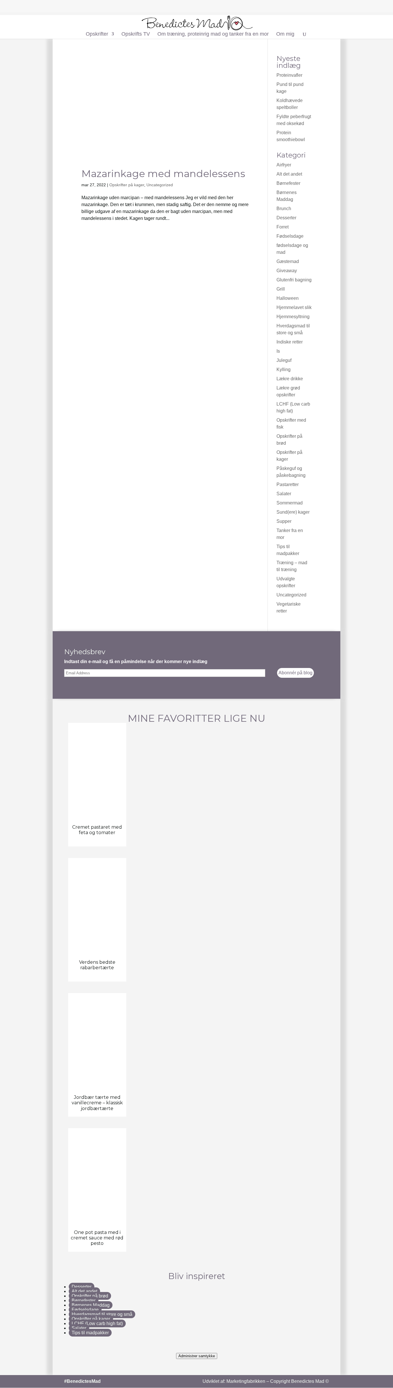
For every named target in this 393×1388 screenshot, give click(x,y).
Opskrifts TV (135, 34)
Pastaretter (287, 484)
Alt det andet (289, 174)
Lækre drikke (289, 378)
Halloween (287, 298)
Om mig (285, 34)
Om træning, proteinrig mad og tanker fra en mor (213, 34)
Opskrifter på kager (126, 185)
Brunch (283, 208)
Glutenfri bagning (294, 279)
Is (278, 351)
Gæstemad (287, 261)
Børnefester (288, 183)
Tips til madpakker (90, 1332)
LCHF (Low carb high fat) (97, 1323)
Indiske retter (289, 341)
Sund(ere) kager (293, 512)
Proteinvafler (289, 75)
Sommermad (289, 502)
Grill (280, 289)
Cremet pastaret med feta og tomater (97, 829)
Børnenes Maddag (91, 1305)
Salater (283, 493)
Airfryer (283, 164)
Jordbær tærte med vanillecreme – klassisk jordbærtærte (97, 1103)
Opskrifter (97, 34)
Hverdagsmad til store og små (102, 1314)
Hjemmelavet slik (294, 307)
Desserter (286, 217)
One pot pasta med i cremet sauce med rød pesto (97, 1238)
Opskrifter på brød (90, 1295)
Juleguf (283, 360)
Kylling (283, 369)
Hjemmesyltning (293, 316)
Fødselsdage (290, 236)
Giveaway (286, 270)
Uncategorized (159, 185)
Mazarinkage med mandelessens (163, 174)
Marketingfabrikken (245, 1381)
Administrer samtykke (196, 1356)
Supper (283, 521)
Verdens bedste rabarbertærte (97, 964)
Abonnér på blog (295, 672)
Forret (282, 226)
